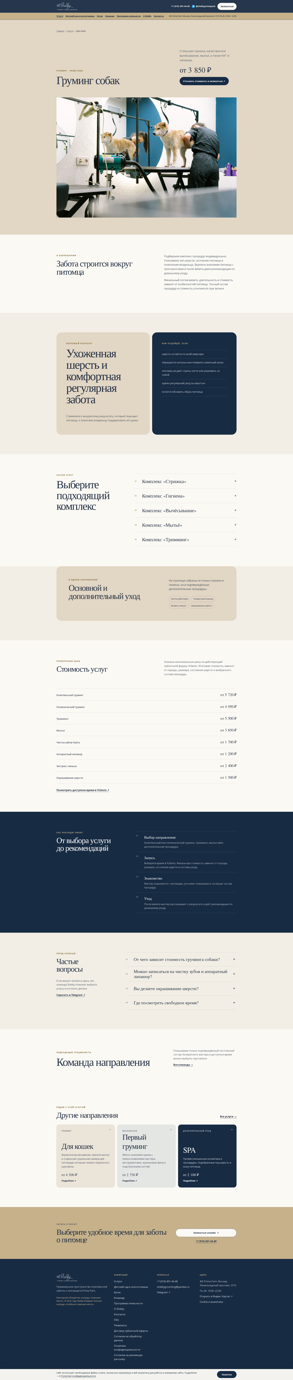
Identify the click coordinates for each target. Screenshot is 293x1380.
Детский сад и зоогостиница (80, 16)
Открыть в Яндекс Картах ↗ (216, 1296)
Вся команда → (183, 1064)
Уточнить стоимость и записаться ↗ (204, 81)
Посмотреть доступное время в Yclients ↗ (82, 790)
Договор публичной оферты (131, 1331)
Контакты (159, 16)
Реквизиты (120, 1325)
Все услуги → (228, 1116)
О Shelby (147, 16)
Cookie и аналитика (211, 1302)
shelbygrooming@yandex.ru (173, 1287)
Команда (109, 16)
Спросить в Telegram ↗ (70, 995)
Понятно (227, 1374)
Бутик (100, 16)
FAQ (116, 1320)
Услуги (59, 16)
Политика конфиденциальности (127, 1347)
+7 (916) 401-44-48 (180, 6)
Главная (60, 31)
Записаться (227, 6)
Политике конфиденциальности (78, 1376)
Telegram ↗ (163, 1292)
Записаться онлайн (206, 1232)
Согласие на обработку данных (128, 1338)
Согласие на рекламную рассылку (128, 1357)
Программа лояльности (129, 16)
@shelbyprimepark (205, 6)
